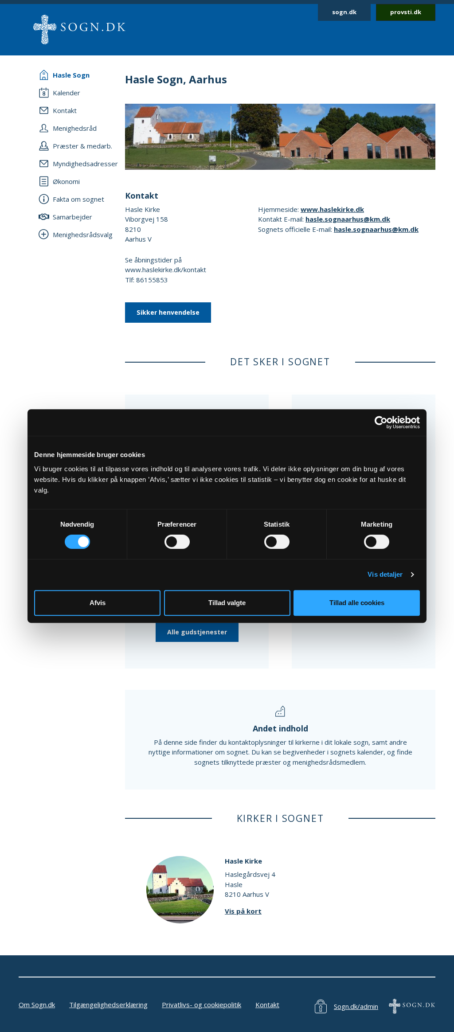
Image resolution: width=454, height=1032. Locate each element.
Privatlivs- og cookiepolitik (201, 1004)
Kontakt (267, 1004)
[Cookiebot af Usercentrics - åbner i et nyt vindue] (381, 422)
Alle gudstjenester (197, 632)
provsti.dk (405, 12)
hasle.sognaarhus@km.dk (347, 219)
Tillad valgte (227, 602)
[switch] (177, 542)
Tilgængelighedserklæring (108, 1004)
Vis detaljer (385, 574)
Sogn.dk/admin (356, 1006)
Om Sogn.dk (37, 1004)
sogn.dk (344, 12)
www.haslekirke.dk (332, 209)
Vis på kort (243, 911)
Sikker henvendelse (168, 312)
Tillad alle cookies (356, 602)
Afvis (98, 602)
